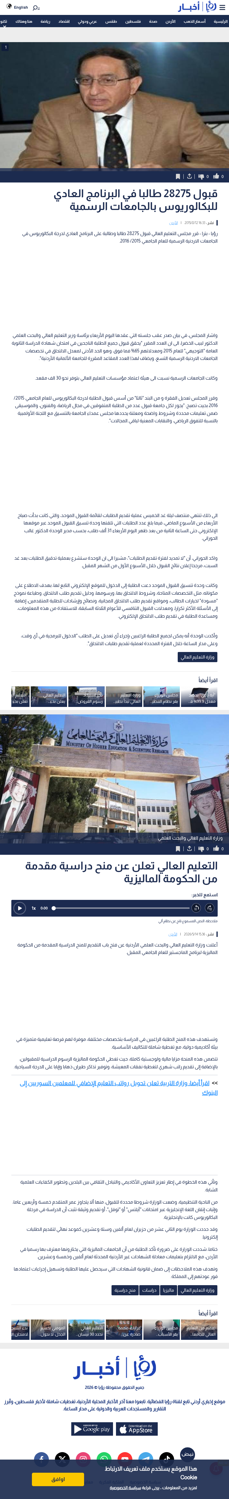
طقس (111, 21)
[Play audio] (19, 908)
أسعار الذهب (194, 21)
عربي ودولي (87, 21)
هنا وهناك (24, 21)
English (21, 7)
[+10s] (209, 908)
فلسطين (133, 21)
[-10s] (196, 908)
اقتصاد (63, 21)
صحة (153, 21)
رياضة (45, 21)
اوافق (58, 1479)
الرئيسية (221, 21)
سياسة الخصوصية (125, 1487)
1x (34, 908)
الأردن (170, 21)
